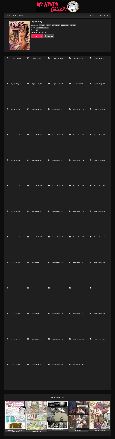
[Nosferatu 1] (78, 415)
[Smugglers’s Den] (57, 415)
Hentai (14, 15)
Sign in (94, 15)
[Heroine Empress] (99, 415)
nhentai (21, 15)
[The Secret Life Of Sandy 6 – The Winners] (15, 415)
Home (8, 15)
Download (49, 36)
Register (102, 15)
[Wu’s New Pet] (36, 415)
